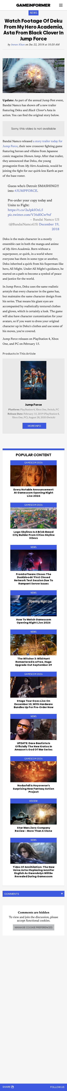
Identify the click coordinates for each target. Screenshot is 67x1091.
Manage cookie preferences (34, 927)
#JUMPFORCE (25, 191)
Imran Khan (18, 44)
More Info (34, 426)
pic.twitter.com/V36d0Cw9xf (29, 215)
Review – (33, 829)
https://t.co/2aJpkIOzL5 (25, 210)
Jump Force (33, 405)
